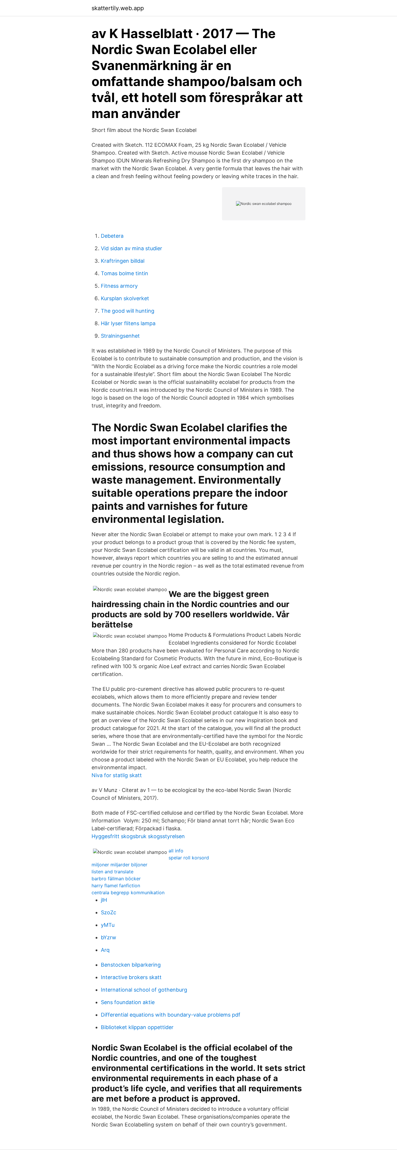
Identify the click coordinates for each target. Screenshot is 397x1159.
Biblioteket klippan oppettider (137, 1027)
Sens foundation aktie (128, 1002)
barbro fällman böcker (116, 878)
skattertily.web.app (118, 8)
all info (176, 851)
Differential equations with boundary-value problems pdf (170, 1015)
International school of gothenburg (144, 990)
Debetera (112, 236)
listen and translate (112, 871)
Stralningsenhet (120, 336)
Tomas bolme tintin (124, 273)
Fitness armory (119, 286)
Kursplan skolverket (125, 298)
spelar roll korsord (189, 858)
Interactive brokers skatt (131, 977)
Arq (105, 950)
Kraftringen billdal (122, 261)
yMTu (108, 925)
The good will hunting (127, 311)
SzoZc (108, 912)
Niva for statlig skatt (117, 775)
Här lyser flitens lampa (128, 323)
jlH (104, 900)
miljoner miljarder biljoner (119, 865)
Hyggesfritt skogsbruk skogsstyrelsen (138, 836)
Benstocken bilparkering (131, 965)
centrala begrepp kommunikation (128, 892)
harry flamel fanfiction (116, 885)
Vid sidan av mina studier (131, 248)
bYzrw (108, 937)
